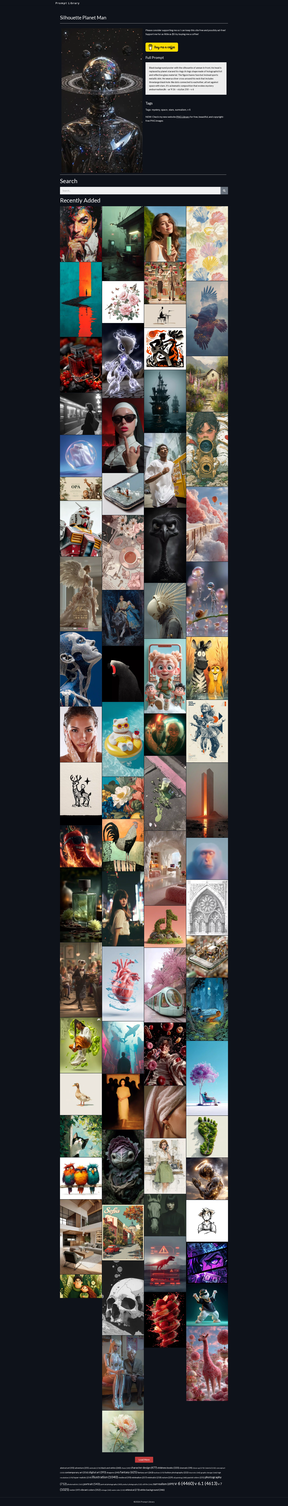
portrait (91, 1484)
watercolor (118, 1490)
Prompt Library (68, 3)
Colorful (210, 1468)
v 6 (188, 110)
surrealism (180, 110)
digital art (97, 1472)
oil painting (180, 1477)
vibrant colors (90, 1489)
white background (152, 1489)
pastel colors (195, 1477)
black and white (111, 1468)
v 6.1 (206, 1483)
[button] (144, 1460)
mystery (156, 110)
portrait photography (111, 1484)
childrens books (168, 1467)
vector (75, 1490)
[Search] (224, 190)
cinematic (186, 1468)
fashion (159, 1472)
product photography (132, 1484)
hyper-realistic (82, 1477)
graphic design (209, 1472)
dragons (113, 1472)
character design (144, 1467)
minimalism (139, 1477)
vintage (106, 1490)
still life (147, 1484)
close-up (198, 1468)
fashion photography (176, 1472)
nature (167, 1477)
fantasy (128, 1472)
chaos (125, 1468)
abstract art (67, 1468)
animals (95, 1468)
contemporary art (76, 1472)
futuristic (194, 1473)
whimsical (132, 1490)
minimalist (154, 1477)
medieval (124, 1477)
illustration (105, 1477)
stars (171, 110)
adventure (82, 1468)
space (164, 110)
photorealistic (75, 1484)
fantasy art (145, 1472)
